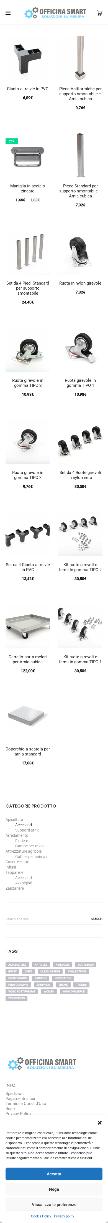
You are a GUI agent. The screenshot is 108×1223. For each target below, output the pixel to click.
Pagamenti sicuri (21, 1098)
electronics (17, 978)
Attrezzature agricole (24, 851)
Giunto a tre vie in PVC (27, 88)
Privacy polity (64, 1216)
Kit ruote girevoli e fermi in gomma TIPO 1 (80, 659)
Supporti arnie (27, 830)
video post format (21, 991)
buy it (12, 971)
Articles (41, 964)
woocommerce (74, 991)
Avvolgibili (23, 883)
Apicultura (14, 819)
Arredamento (17, 835)
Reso (10, 1108)
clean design (50, 971)
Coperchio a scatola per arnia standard (28, 752)
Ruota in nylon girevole (80, 283)
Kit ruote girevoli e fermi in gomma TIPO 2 (80, 567)
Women (49, 991)
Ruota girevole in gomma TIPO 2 (27, 383)
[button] (99, 1122)
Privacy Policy (18, 1113)
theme (63, 984)
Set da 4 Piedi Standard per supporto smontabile (27, 288)
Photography (18, 984)
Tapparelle (14, 872)
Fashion (41, 978)
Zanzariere (15, 888)
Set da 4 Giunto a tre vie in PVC (28, 567)
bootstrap (86, 964)
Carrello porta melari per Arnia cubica (28, 659)
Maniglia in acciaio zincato (27, 189)
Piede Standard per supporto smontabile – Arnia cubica (80, 191)
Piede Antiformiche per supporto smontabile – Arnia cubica (80, 93)
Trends (81, 984)
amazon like (17, 964)
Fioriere (21, 840)
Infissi (11, 867)
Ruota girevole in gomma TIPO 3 (27, 475)
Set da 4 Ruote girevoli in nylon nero (80, 475)
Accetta (54, 1173)
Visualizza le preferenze (54, 1204)
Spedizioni (15, 1093)
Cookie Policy (41, 1216)
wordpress (16, 998)
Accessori (23, 825)
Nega (54, 1189)
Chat (28, 971)
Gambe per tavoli (29, 846)
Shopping (43, 984)
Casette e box (17, 862)
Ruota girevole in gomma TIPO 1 (80, 383)
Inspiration (63, 978)
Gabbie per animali (31, 856)
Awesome (63, 964)
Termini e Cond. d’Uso (26, 1103)
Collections (77, 971)
